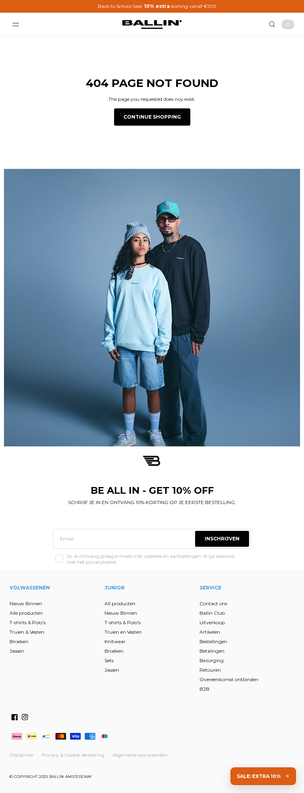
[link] (81, 318)
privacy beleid (95, 474)
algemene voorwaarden (76, 479)
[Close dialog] (287, 312)
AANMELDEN (80, 436)
